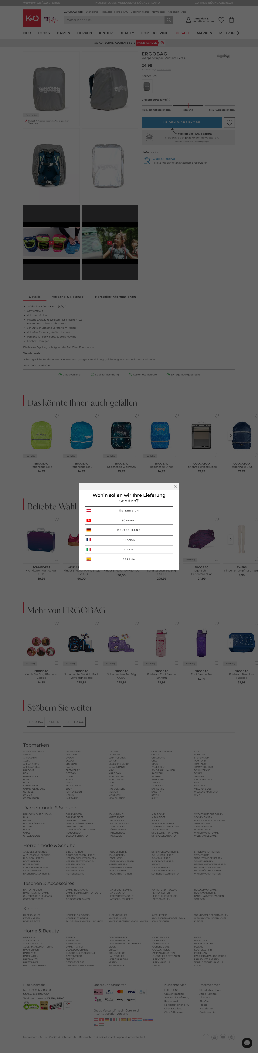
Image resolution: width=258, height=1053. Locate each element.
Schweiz (129, 520)
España (129, 559)
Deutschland (129, 529)
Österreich (129, 510)
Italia (129, 549)
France (129, 539)
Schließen (175, 486)
